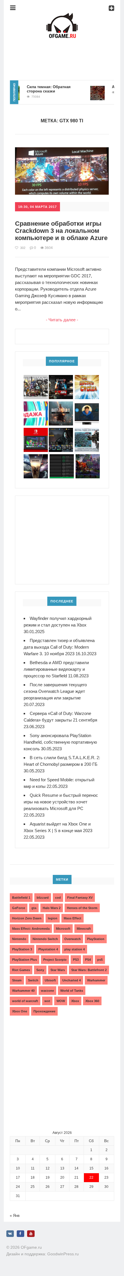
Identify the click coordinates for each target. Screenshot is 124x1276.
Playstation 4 (48, 949)
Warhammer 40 (23, 990)
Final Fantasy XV (80, 897)
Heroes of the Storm (82, 908)
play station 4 (74, 949)
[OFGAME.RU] (62, 15)
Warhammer (96, 980)
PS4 (88, 959)
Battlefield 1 (21, 897)
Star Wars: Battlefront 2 (89, 970)
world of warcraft (25, 1001)
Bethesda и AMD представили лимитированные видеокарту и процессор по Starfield (56, 669)
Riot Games (21, 970)
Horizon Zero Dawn (27, 918)
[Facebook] (20, 1233)
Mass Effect (72, 918)
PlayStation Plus (24, 959)
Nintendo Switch (45, 939)
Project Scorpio (55, 959)
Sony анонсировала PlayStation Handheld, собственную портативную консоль (60, 742)
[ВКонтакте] (10, 1233)
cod (58, 897)
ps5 (100, 959)
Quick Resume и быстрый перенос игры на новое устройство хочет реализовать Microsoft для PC (61, 802)
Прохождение (44, 1011)
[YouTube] (31, 1233)
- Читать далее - (62, 319)
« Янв (15, 1215)
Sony (40, 970)
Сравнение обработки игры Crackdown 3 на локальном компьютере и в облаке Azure (61, 231)
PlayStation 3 (22, 949)
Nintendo (19, 939)
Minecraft (84, 928)
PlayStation (95, 939)
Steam (17, 980)
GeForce (18, 908)
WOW (61, 1001)
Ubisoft (50, 980)
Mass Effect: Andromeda (31, 928)
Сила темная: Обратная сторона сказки (43, 89)
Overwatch (72, 939)
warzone (47, 990)
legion (52, 918)
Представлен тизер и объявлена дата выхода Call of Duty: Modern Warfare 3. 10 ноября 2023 (59, 647)
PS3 (76, 959)
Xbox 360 (92, 1001)
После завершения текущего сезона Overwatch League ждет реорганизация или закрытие (55, 691)
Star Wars (57, 970)
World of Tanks (71, 990)
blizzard (43, 897)
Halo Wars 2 (52, 908)
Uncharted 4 (71, 980)
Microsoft (63, 928)
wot (47, 1001)
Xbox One (19, 1011)
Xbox (75, 1001)
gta (33, 908)
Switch (33, 980)
